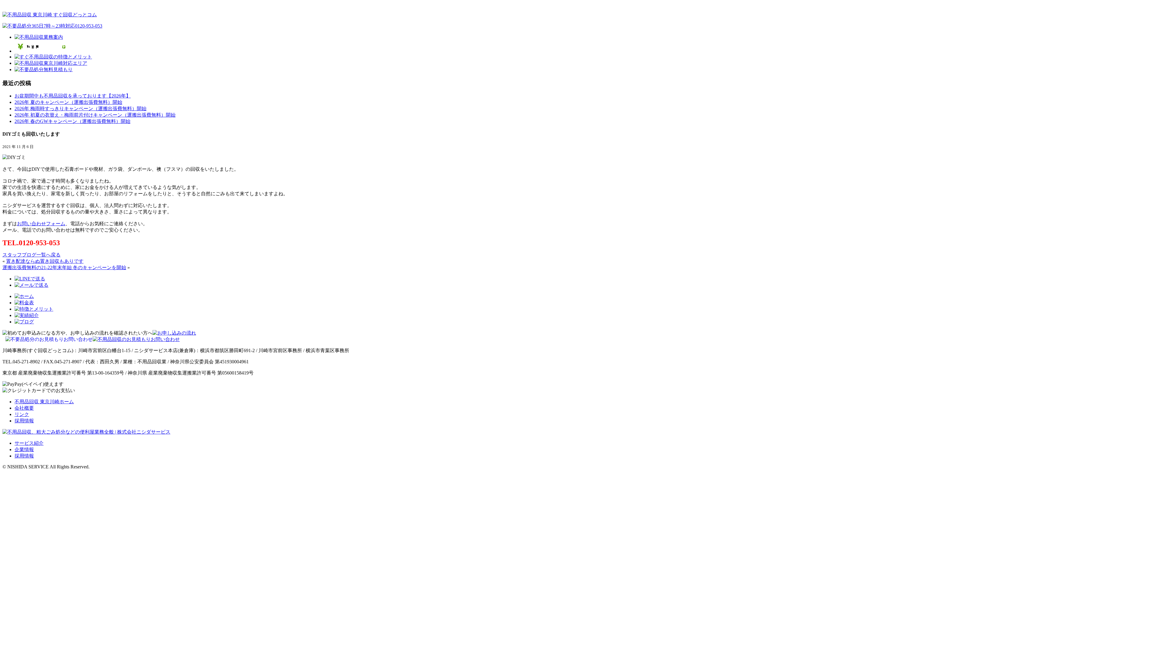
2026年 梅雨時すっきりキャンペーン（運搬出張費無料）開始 (80, 108)
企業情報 (24, 449)
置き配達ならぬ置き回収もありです (45, 261)
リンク (22, 414)
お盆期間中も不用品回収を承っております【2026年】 (73, 95)
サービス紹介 (29, 443)
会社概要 (24, 408)
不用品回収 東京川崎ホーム (44, 401)
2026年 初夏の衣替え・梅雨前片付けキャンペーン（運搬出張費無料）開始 (95, 114)
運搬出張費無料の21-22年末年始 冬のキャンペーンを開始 (64, 267)
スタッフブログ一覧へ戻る (31, 254)
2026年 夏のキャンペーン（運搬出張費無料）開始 (68, 102)
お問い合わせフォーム (41, 223)
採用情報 (24, 420)
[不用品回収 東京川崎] (49, 14)
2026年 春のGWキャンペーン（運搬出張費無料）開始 (72, 121)
